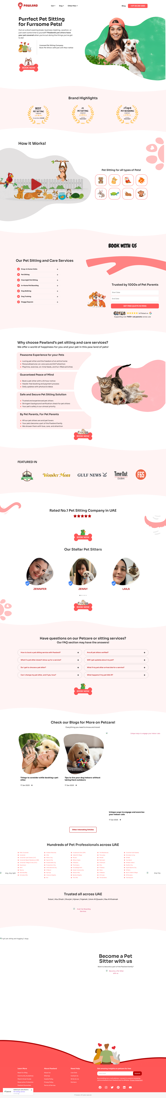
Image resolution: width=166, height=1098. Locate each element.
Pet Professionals (84, 845)
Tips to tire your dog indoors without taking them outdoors (82, 779)
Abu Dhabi (59, 899)
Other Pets (72, 6)
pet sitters (61, 33)
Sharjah (68, 899)
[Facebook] (100, 1087)
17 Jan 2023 (25, 785)
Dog (60, 6)
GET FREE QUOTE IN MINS (134, 306)
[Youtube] (130, 1087)
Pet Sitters (93, 549)
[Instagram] (106, 1087)
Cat (52, 6)
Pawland (115, 1080)
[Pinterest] (118, 1087)
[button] (36, 185)
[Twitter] (112, 1087)
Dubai (51, 899)
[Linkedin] (124, 1087)
